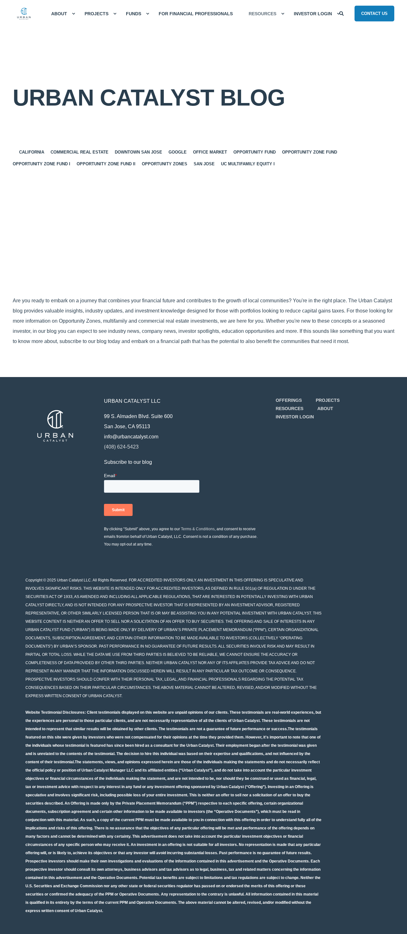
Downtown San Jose (138, 152)
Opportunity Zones (164, 163)
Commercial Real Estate (79, 152)
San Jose (204, 163)
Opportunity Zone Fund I (41, 163)
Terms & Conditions (198, 529)
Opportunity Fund (254, 152)
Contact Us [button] (374, 13)
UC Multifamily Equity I (248, 163)
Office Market (210, 152)
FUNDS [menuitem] (133, 13)
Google (178, 152)
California (31, 152)
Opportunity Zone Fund (309, 152)
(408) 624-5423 (121, 447)
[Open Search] (342, 13)
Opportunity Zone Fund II (106, 163)
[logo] (55, 426)
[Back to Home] (24, 14)
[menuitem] (60, 13)
